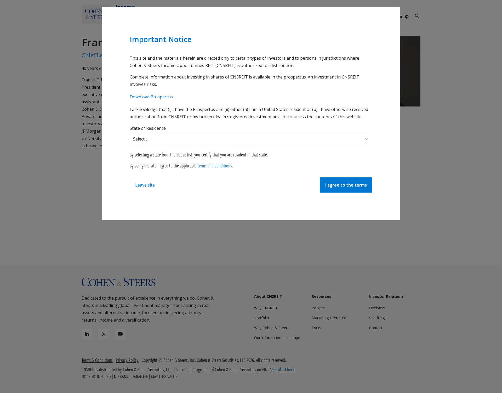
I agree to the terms (346, 185)
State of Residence (148, 128)
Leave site (145, 185)
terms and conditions (215, 165)
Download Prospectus (151, 97)
